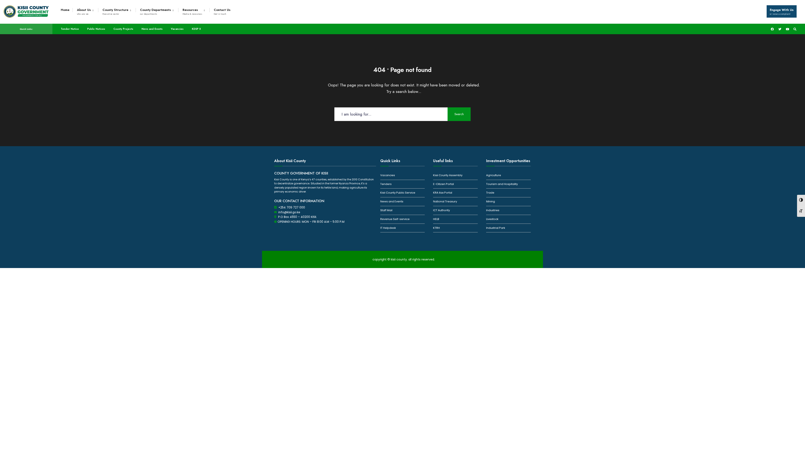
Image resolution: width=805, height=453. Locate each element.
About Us (84, 12)
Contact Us (222, 12)
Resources (192, 12)
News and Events (152, 29)
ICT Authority (441, 210)
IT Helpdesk (388, 228)
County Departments (155, 12)
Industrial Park (495, 228)
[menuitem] (85, 11)
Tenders (386, 184)
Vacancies (177, 29)
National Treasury (445, 201)
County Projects (123, 29)
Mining (490, 201)
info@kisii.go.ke (289, 212)
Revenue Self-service (395, 219)
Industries (492, 210)
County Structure (115, 12)
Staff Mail (386, 210)
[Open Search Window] (795, 29)
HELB (436, 219)
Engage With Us (781, 12)
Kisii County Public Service (397, 193)
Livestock (492, 219)
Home (65, 10)
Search (459, 114)
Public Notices (96, 29)
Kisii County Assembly (447, 175)
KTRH (436, 228)
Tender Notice (70, 29)
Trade (490, 193)
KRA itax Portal (442, 193)
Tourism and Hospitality (502, 184)
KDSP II (196, 29)
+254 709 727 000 (291, 207)
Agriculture (493, 175)
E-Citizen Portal (443, 184)
